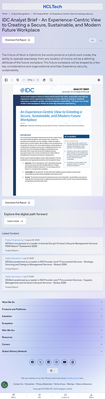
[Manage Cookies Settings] (4, 384)
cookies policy (72, 378)
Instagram (56, 362)
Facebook (32, 362)
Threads (73, 362)
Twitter (40, 362)
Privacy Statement (44, 384)
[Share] (101, 40)
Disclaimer (29, 384)
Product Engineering (14, 240)
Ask (39, 397)
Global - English (52, 370)
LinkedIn (48, 362)
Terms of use (59, 384)
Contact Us (18, 384)
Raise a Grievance (84, 384)
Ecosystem (7, 323)
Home (4, 13)
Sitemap (70, 384)
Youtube (65, 362)
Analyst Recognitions (20, 14)
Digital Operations (13, 258)
